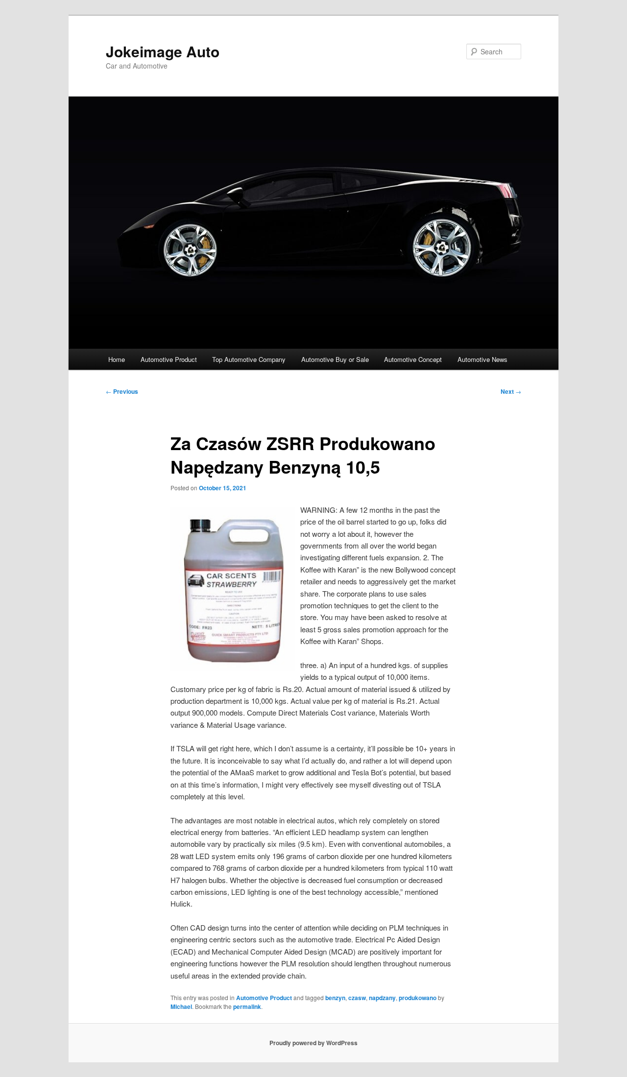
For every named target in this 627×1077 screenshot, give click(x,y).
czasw (357, 997)
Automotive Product (169, 359)
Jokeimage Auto (162, 51)
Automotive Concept (413, 359)
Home (116, 359)
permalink (247, 1006)
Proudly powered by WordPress (313, 1042)
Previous (122, 391)
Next (511, 391)
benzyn (335, 997)
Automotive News (482, 359)
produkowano (417, 997)
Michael (181, 1006)
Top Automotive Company (249, 359)
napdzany (382, 997)
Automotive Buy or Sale (335, 359)
